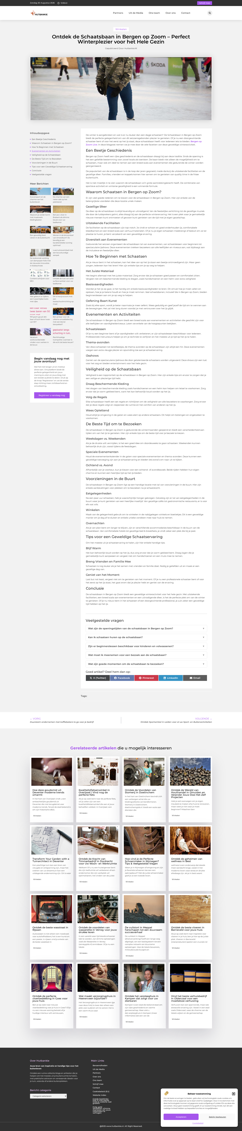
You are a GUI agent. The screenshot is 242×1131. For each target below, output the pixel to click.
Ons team (154, 13)
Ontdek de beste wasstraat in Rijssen (50, 928)
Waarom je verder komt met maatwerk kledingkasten (40, 217)
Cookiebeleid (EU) (101, 1091)
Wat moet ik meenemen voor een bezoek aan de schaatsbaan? (146, 655)
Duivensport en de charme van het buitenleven (38, 199)
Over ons (171, 13)
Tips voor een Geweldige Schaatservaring (52, 166)
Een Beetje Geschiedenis (44, 139)
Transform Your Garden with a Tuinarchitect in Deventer (50, 860)
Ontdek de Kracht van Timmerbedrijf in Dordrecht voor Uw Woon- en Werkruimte (98, 861)
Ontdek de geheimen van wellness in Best (186, 860)
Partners (118, 13)
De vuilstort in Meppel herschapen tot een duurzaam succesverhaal (143, 930)
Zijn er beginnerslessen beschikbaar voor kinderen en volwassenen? (146, 646)
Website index (99, 1095)
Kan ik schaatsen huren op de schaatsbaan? (146, 637)
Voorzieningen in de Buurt (45, 162)
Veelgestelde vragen (42, 174)
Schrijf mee (98, 1084)
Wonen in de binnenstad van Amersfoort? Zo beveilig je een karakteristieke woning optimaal (63, 240)
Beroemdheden (100, 1065)
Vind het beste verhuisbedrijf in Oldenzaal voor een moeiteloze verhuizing (189, 998)
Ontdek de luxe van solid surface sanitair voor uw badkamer (63, 281)
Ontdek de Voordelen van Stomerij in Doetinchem (140, 791)
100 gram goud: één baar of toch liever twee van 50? (40, 319)
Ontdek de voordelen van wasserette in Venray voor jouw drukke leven (98, 930)
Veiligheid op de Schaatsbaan (46, 155)
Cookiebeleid (197, 1123)
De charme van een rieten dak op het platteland (61, 199)
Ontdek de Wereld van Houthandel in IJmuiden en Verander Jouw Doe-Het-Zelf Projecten (188, 794)
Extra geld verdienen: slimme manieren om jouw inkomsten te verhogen (102, 1110)
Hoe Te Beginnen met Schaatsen (48, 147)
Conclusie (36, 170)
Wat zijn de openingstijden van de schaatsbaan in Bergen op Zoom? (146, 628)
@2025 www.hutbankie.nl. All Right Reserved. (121, 1126)
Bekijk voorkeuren (217, 1117)
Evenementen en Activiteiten (46, 151)
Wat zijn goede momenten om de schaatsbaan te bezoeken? (146, 664)
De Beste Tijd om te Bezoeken (46, 159)
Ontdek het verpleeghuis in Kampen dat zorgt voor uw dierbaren (142, 998)
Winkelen (121, 29)
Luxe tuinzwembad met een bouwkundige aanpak (63, 252)
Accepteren (181, 1117)
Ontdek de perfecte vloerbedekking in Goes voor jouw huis (50, 998)
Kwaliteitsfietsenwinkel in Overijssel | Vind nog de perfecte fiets (94, 792)
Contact (185, 13)
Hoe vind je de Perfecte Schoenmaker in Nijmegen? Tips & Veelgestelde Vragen (142, 861)
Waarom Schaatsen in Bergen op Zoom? (52, 143)
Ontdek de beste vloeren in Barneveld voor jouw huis (187, 928)
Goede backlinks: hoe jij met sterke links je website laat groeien (102, 1101)
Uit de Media (136, 13)
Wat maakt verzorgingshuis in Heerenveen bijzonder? (97, 997)
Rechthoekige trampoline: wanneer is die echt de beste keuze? (63, 339)
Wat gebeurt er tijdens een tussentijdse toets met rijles (39, 298)
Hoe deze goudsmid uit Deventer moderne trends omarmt (48, 792)
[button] (233, 1093)
